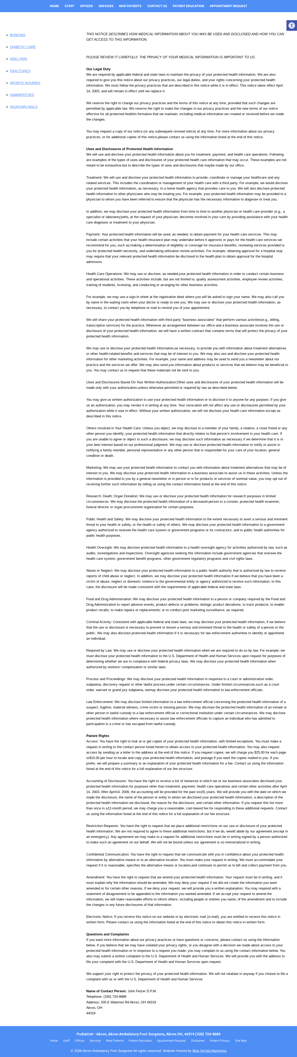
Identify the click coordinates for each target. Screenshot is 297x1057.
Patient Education (188, 6)
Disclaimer (198, 1040)
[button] (291, 25)
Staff (69, 6)
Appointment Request (228, 6)
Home (54, 6)
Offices (86, 6)
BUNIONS (17, 35)
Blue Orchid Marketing (209, 1051)
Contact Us (157, 6)
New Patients (130, 6)
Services (106, 6)
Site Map (241, 1040)
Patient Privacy (220, 1040)
